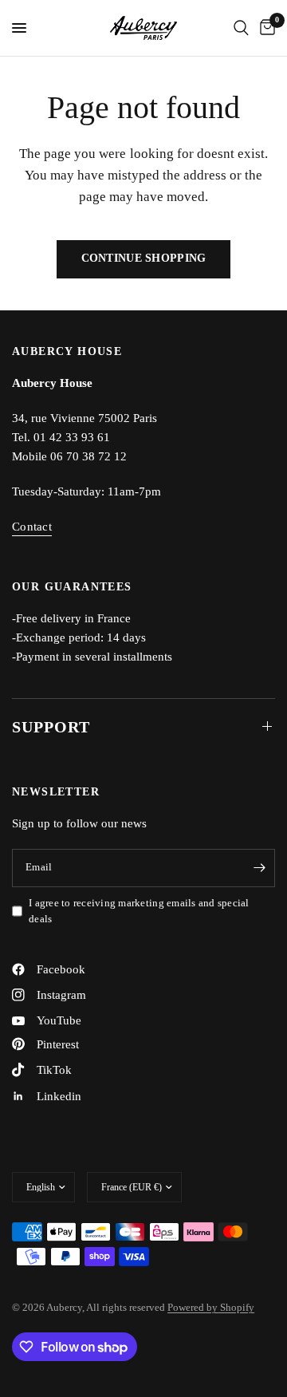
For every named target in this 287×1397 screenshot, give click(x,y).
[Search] (241, 28)
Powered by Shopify (210, 1307)
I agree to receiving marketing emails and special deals (139, 911)
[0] (264, 28)
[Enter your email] (259, 868)
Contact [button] (32, 526)
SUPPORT (51, 727)
